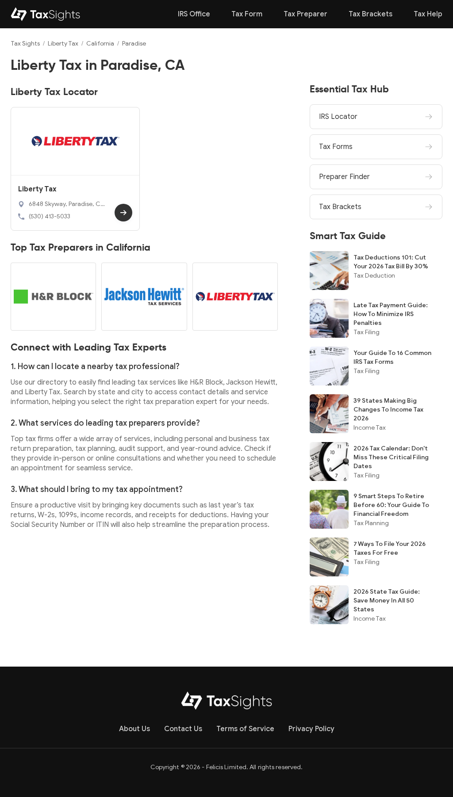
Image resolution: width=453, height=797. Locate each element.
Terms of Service (245, 729)
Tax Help (428, 14)
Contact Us (183, 729)
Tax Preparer (305, 14)
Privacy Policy (311, 729)
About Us (134, 729)
